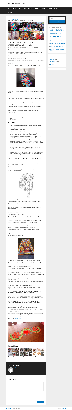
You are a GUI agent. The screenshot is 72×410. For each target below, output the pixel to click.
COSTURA (14, 8)
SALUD (36, 8)
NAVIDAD (30, 8)
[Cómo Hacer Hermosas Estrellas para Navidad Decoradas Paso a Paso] (26, 352)
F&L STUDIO (64, 408)
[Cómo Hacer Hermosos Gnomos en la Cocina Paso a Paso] (13, 352)
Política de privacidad (52, 8)
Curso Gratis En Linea (16, 3)
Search (57, 21)
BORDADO (42, 8)
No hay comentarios (35, 47)
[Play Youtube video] (26, 332)
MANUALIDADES (22, 8)
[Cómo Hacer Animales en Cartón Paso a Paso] (38, 352)
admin (10, 47)
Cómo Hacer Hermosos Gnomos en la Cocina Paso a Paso (13, 358)
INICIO (8, 8)
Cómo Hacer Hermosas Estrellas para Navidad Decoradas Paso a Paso (25, 358)
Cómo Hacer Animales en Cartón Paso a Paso (38, 357)
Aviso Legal (9, 12)
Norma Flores (18, 318)
